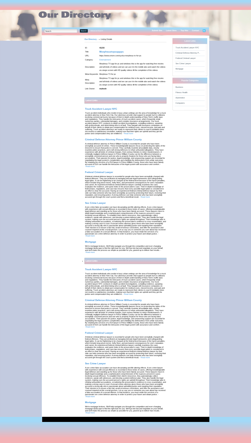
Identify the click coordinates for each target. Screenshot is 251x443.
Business (179, 87)
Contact (195, 30)
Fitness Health (181, 92)
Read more (128, 133)
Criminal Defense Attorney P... (188, 53)
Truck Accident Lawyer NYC (187, 48)
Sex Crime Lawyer (183, 63)
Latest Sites (171, 30)
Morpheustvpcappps (111, 51)
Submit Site (157, 30)
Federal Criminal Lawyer (186, 58)
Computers (180, 103)
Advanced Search (96, 31)
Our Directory (91, 39)
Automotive (180, 98)
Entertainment (105, 60)
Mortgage (179, 69)
